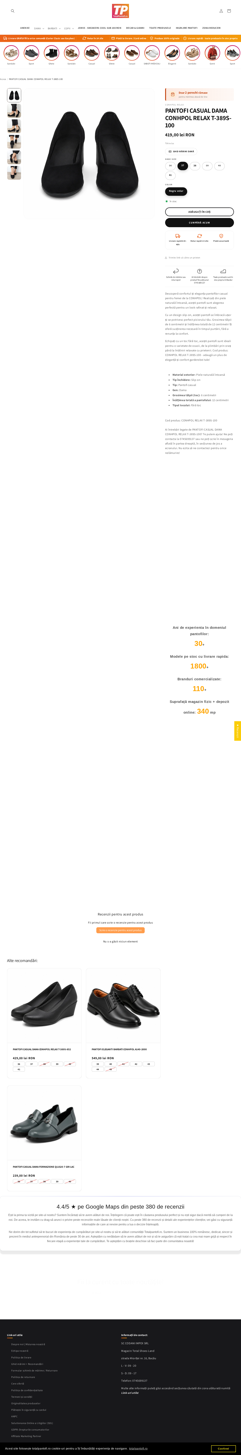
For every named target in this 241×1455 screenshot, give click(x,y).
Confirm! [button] (223, 1448)
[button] (13, 11)
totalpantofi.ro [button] (138, 1448)
